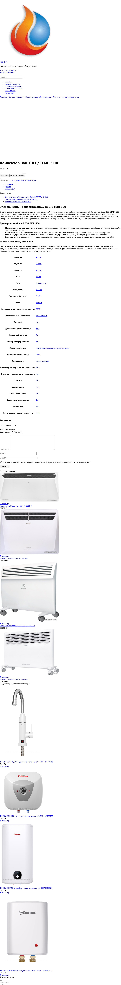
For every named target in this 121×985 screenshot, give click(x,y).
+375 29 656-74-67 (8, 70)
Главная (8, 82)
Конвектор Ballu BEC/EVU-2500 (14, 558)
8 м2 (38, 296)
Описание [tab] (9, 184)
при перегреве (62, 348)
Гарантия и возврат (13, 88)
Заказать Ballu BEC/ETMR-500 (18, 201)
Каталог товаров (12, 84)
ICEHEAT (3, 62)
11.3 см (38, 263)
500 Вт (39, 289)
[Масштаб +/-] (1, 982)
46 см (38, 257)
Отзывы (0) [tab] (10, 189)
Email (3, 458)
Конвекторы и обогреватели (38, 97)
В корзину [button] (4, 503)
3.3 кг (38, 276)
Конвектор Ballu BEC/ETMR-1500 (14, 679)
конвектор (41, 283)
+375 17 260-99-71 (7, 72)
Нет (37, 322)
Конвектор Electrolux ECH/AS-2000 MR (17, 626)
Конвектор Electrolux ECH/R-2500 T (16, 506)
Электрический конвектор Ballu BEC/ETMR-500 (26, 197)
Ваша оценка (6, 432)
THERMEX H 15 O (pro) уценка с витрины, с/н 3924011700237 (26, 816)
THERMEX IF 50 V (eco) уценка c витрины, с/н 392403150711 (26, 888)
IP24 (38, 354)
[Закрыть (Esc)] (8, 982)
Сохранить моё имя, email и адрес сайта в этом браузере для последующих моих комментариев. (47, 462)
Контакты (9, 93)
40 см (38, 270)
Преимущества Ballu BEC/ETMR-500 (21, 199)
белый (39, 302)
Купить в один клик (17, 175)
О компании (10, 91)
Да (37, 335)
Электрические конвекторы (66, 97)
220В (38, 309)
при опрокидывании (45, 348)
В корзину (4, 175)
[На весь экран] (3, 982)
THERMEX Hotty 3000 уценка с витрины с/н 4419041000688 (26, 762)
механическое (42, 361)
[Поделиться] (6, 982)
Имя (2, 453)
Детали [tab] (8, 186)
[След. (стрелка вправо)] (3, 984)
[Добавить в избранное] (1, 178)
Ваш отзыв (5, 449)
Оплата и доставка (13, 86)
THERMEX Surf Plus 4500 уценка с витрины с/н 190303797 (25, 970)
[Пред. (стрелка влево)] (1, 984)
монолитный (41, 315)
